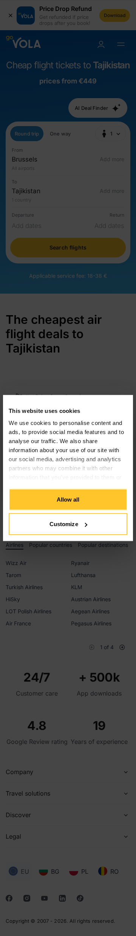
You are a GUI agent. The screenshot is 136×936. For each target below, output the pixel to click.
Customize (63, 524)
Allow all (68, 499)
